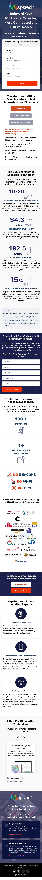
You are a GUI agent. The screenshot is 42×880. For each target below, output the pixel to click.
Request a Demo (11, 389)
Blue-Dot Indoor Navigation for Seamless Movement (18, 145)
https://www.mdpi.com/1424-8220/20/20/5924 (21, 314)
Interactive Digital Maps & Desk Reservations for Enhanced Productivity (19, 131)
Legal (15, 875)
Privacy (20, 875)
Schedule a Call (21, 590)
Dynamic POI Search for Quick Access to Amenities (21, 158)
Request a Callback (16, 856)
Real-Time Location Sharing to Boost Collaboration (21, 152)
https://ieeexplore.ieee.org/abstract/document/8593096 (21, 324)
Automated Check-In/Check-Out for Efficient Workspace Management (20, 139)
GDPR (26, 875)
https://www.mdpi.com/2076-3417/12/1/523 (20, 317)
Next (22, 83)
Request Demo (21, 584)
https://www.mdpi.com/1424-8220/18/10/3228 (21, 320)
